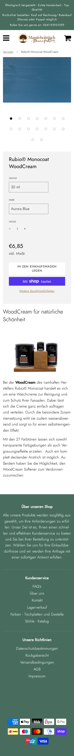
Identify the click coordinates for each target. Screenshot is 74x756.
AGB (37, 669)
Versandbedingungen (37, 662)
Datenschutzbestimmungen (37, 648)
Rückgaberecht (37, 655)
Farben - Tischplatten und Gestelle (37, 614)
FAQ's (37, 586)
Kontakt (37, 600)
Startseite (8, 52)
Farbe (12, 199)
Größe (13, 178)
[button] (11, 118)
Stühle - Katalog (37, 621)
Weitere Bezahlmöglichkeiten (37, 291)
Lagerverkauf (37, 607)
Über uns (37, 593)
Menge (12, 221)
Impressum (37, 676)
